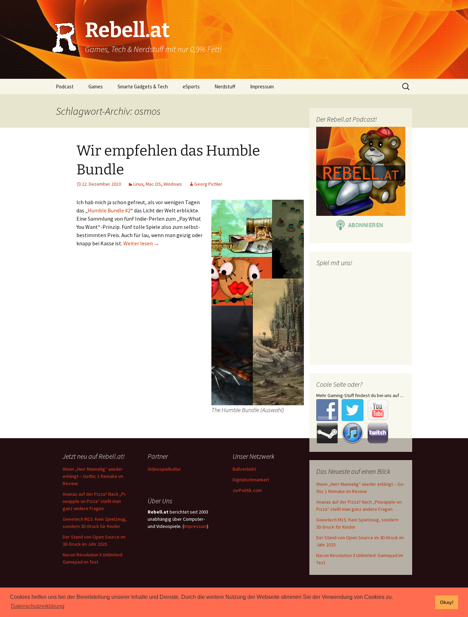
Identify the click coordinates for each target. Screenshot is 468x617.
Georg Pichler (208, 184)
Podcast (65, 86)
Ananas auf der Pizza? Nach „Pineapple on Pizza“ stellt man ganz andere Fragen (94, 501)
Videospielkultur (164, 469)
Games (95, 86)
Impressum (262, 86)
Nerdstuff (224, 86)
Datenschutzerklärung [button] (37, 606)
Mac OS (153, 184)
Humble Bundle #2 (109, 210)
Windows (172, 184)
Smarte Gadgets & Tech (143, 86)
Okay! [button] (447, 602)
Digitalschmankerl (251, 480)
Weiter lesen (141, 243)
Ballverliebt (244, 469)
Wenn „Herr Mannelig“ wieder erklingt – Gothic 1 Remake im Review (93, 476)
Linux (138, 184)
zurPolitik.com (247, 490)
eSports (191, 86)
